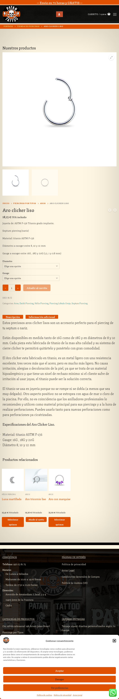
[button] (114, 640)
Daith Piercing (27, 303)
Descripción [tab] (13, 317)
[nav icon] (115, 14)
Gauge (5, 273)
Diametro (7, 261)
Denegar (59, 679)
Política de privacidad (62, 694)
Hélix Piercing (41, 303)
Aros (43, 203)
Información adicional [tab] (42, 317)
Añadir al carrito (37, 288)
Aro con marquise (59, 499)
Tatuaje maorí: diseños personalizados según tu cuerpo (88, 628)
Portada (8, 26)
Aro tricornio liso (35, 499)
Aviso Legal (77, 694)
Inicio (5, 203)
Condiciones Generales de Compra (81, 576)
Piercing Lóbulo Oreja (60, 303)
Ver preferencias (59, 688)
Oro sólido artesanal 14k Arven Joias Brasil (26, 626)
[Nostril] (115, 210)
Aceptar (59, 670)
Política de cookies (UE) (75, 583)
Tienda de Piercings (28, 26)
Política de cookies (44, 694)
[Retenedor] (110, 210)
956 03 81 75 (19, 564)
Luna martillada (11, 499)
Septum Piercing (80, 303)
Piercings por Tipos (24, 203)
